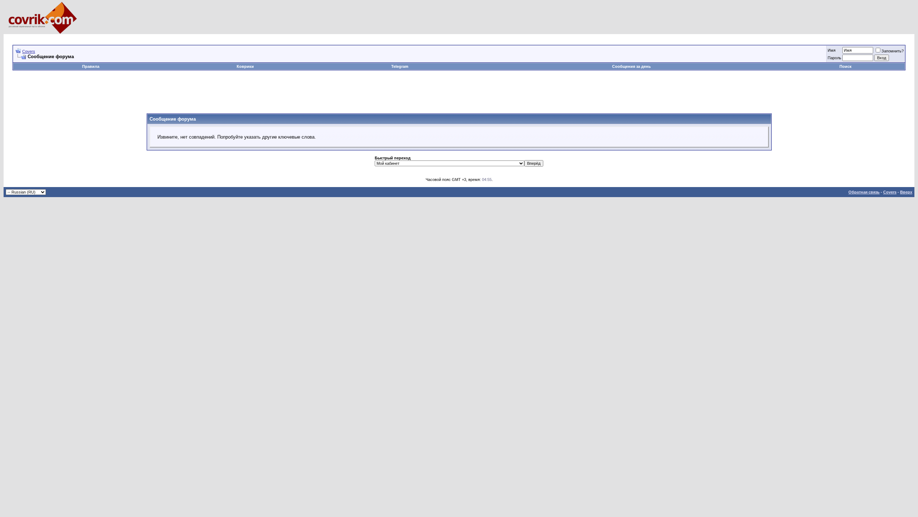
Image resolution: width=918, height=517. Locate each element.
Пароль (834, 58)
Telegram (399, 66)
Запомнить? (892, 51)
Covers (28, 51)
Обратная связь (864, 192)
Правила (90, 66)
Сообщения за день (631, 66)
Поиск (845, 66)
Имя (832, 50)
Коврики (245, 66)
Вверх (906, 192)
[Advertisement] (143, 36)
